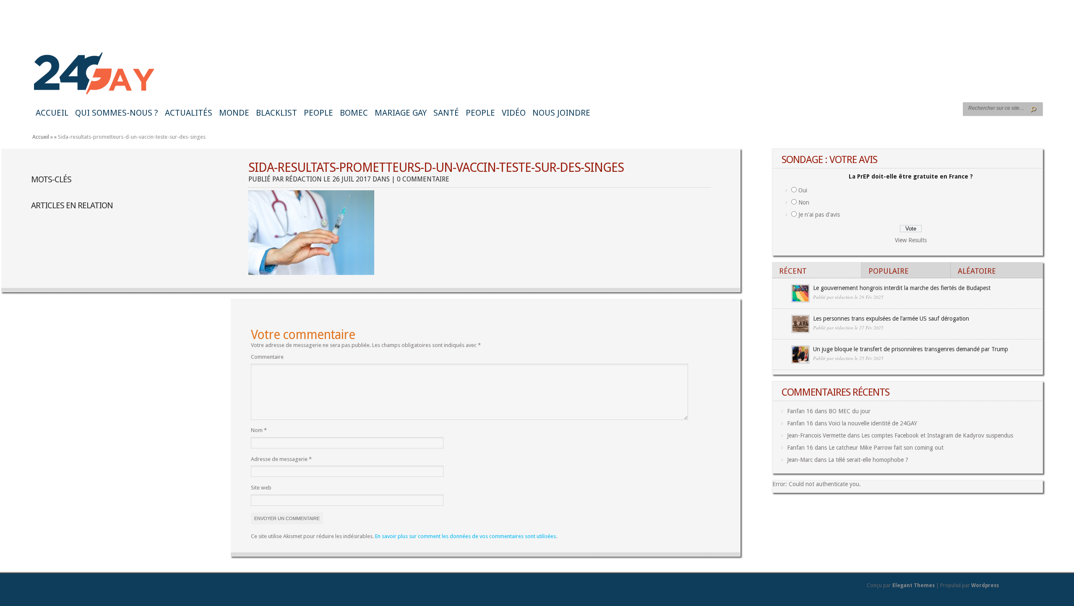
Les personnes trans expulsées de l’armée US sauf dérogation (891, 318)
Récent (793, 271)
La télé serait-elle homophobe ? (868, 459)
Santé (446, 113)
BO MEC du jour (850, 411)
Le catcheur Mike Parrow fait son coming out (886, 447)
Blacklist (276, 113)
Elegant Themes (913, 585)
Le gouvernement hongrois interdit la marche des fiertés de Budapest (902, 288)
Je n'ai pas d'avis (819, 214)
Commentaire (267, 357)
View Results (911, 240)
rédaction (303, 179)
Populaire (888, 271)
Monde (234, 113)
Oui (802, 190)
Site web (261, 487)
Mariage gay (401, 113)
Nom (259, 430)
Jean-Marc (800, 459)
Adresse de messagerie (281, 459)
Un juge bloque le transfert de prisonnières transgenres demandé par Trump (910, 349)
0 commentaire (423, 179)
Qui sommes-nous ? (116, 113)
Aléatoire (977, 271)
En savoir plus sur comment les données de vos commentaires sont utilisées (465, 536)
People (318, 113)
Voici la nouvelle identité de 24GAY (873, 423)
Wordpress (985, 585)
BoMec (354, 113)
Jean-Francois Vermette (816, 435)
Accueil (52, 113)
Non (803, 202)
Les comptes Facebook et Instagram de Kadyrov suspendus (937, 435)
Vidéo (514, 113)
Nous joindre (561, 113)
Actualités (188, 113)
